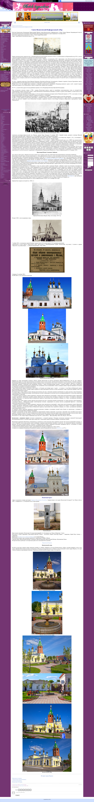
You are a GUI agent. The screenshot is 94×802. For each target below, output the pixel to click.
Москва (2, 130)
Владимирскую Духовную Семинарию (54, 158)
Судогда (2, 126)
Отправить (17, 795)
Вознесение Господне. (17, 782)
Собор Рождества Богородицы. (19, 779)
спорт (2, 172)
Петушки (2, 131)
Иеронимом (59, 428)
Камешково (2, 134)
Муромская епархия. (17, 778)
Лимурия (2, 155)
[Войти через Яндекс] (26, 790)
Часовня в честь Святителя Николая (26, 536)
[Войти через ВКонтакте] (21, 790)
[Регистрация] (6, 9)
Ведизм (2, 122)
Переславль (2, 138)
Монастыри (2, 125)
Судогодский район (3, 129)
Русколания (2, 119)
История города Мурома (47, 775)
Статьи (16, 25)
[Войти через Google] (28, 790)
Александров (3, 137)
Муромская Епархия (47, 542)
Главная (13, 25)
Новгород (2, 154)
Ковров (2, 135)
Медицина (2, 157)
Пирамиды (2, 121)
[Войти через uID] (19, 790)
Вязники (2, 133)
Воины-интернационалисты (5, 171)
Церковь (20, 785)
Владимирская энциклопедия (5, 161)
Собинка (2, 127)
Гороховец (2, 136)
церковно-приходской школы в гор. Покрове (37, 160)
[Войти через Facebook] (24, 790)
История (2, 140)
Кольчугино (2, 139)
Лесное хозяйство (3, 160)
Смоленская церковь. (17, 780)
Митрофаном (71, 175)
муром (23, 785)
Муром (2, 123)
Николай (21, 784)
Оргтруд (2, 173)
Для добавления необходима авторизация (5, 109)
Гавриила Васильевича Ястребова (39, 500)
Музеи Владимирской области (5, 124)
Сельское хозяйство (4, 156)
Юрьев (2, 128)
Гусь (1, 132)
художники (2, 159)
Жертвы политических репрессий (5, 170)
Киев (1, 120)
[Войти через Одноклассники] (30, 790)
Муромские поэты (3, 158)
